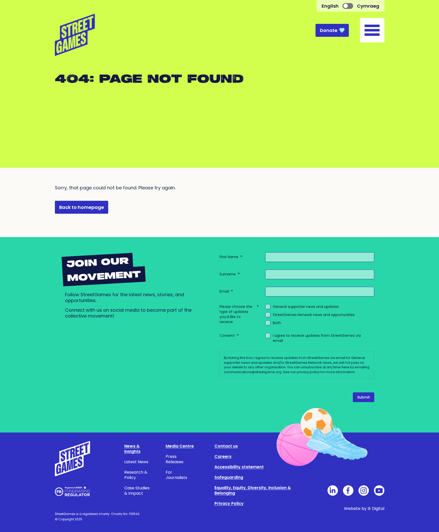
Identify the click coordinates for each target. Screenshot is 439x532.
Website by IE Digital (364, 508)
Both (277, 322)
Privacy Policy (229, 503)
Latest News (136, 461)
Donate (328, 30)
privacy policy (308, 372)
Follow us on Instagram (363, 490)
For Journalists (176, 475)
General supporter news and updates (306, 306)
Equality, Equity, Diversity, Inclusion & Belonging (252, 490)
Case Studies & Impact (137, 490)
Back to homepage (81, 207)
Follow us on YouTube (379, 490)
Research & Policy (135, 475)
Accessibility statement (239, 467)
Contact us (226, 446)
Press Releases (174, 459)
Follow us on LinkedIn (332, 490)
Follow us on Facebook (348, 490)
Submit (363, 397)
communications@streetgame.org (252, 372)
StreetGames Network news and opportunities (314, 314)
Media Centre (180, 446)
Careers (222, 456)
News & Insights (132, 448)
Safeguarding (228, 477)
